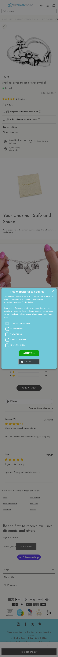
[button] (29, 362)
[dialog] (29, 328)
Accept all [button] (29, 353)
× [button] (53, 291)
